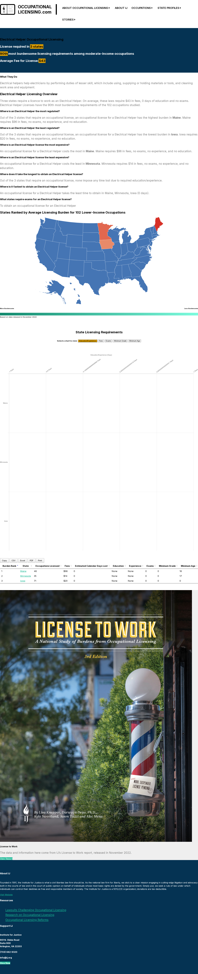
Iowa (22, 580)
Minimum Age (134, 341)
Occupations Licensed (47, 566)
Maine (23, 571)
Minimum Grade (120, 341)
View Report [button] (6, 858)
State (26, 566)
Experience (135, 566)
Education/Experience (87, 341)
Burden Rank (9, 566)
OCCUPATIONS (141, 8)
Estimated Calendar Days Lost (91, 566)
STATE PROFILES (169, 8)
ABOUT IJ (121, 8)
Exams (108, 341)
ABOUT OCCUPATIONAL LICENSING (85, 8)
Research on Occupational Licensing (29, 915)
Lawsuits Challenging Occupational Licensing (35, 910)
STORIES (68, 19)
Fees (101, 341)
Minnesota (25, 576)
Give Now (5, 963)
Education (118, 566)
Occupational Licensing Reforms (26, 920)
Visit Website (6, 894)
